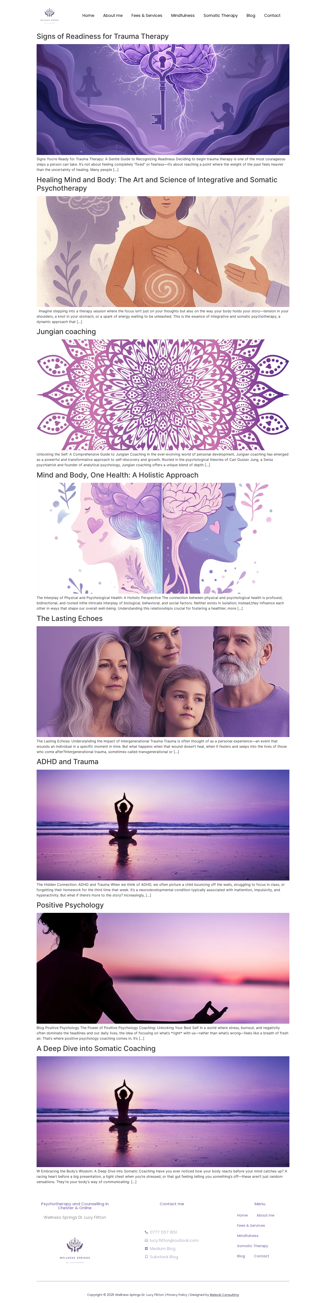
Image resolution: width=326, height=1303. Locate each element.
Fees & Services (147, 15)
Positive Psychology (70, 905)
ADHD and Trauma (67, 761)
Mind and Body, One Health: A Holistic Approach (117, 475)
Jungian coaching (66, 331)
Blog (251, 15)
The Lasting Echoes (70, 618)
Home (88, 15)
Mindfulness (183, 15)
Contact (272, 15)
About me (113, 15)
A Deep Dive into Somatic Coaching (96, 1048)
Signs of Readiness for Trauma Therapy (103, 36)
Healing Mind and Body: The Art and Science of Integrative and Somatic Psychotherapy (157, 183)
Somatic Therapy (221, 15)
